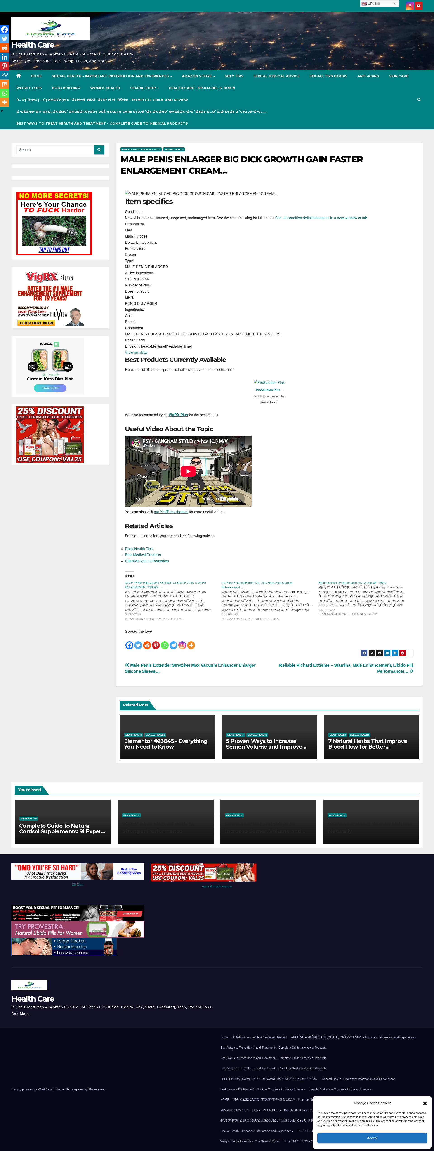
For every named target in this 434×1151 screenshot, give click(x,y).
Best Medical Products (143, 555)
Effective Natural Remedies (147, 561)
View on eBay (136, 352)
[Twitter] (138, 642)
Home (224, 1037)
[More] (191, 642)
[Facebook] (129, 642)
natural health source (217, 886)
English (373, 3)
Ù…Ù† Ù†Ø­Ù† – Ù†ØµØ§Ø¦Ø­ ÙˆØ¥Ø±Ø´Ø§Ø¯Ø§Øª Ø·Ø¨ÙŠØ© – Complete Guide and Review (102, 100)
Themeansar (96, 1089)
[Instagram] (182, 642)
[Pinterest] (156, 642)
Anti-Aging (368, 76)
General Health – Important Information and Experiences (358, 1079)
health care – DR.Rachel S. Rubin (202, 88)
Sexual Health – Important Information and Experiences (111, 76)
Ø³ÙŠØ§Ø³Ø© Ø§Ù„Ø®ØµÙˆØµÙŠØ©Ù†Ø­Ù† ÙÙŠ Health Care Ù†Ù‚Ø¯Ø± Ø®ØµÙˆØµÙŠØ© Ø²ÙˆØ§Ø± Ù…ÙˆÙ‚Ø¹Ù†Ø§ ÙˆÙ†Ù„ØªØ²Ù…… (141, 112)
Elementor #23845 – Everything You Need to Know (166, 744)
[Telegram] (173, 642)
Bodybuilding (66, 88)
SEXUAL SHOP (143, 88)
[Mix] (4, 84)
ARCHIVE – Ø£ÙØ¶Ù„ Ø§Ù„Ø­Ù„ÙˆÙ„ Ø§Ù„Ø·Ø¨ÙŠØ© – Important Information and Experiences (353, 1037)
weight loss (29, 88)
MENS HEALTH (133, 735)
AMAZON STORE (197, 76)
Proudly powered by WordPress (32, 1089)
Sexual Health (174, 149)
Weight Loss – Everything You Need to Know (249, 1141)
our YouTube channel (171, 512)
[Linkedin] (4, 56)
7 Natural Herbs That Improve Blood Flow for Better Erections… (367, 747)
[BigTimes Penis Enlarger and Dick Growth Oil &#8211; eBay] (366, 598)
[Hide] (2, 111)
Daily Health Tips (139, 549)
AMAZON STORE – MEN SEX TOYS (141, 149)
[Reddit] (147, 642)
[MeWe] (4, 74)
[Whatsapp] (165, 642)
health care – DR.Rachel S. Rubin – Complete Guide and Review (262, 1089)
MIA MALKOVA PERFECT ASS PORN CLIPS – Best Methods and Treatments (272, 1110)
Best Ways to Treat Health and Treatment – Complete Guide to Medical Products (102, 123)
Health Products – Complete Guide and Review (340, 1089)
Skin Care (398, 76)
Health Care (32, 45)
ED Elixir (77, 884)
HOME (36, 76)
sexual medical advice (276, 76)
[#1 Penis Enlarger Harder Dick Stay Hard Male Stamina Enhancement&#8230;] (270, 600)
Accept (372, 1138)
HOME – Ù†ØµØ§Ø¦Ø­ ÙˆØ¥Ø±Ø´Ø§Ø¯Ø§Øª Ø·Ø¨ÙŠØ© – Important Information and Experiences (284, 1099)
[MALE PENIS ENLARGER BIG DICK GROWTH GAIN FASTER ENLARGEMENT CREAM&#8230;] (173, 600)
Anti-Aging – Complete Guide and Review (260, 1037)
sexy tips (234, 76)
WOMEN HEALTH (105, 88)
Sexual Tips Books (328, 76)
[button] (425, 1103)
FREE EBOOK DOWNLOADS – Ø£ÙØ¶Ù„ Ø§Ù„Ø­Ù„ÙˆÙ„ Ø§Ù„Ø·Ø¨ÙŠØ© (268, 1079)
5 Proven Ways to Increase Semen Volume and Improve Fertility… (264, 747)
